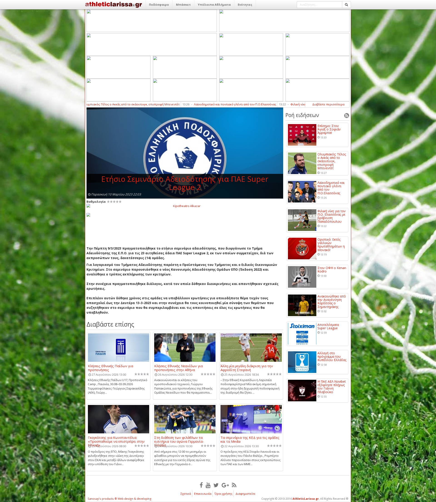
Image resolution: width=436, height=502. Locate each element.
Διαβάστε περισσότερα (328, 104)
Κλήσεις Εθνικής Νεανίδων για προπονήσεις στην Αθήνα (178, 367)
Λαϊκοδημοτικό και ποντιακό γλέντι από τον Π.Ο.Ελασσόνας (204, 104)
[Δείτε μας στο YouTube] (208, 485)
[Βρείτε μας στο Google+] (225, 485)
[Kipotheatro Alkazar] (185, 206)
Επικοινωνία (202, 494)
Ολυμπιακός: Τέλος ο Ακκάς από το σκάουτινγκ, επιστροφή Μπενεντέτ (100, 104)
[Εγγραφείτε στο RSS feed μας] (234, 485)
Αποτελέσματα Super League (328, 326)
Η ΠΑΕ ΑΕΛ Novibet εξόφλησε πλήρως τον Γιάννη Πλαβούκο (331, 387)
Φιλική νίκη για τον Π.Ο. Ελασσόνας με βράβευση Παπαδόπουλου (305, 104)
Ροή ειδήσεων (302, 115)
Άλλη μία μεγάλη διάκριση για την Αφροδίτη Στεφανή (246, 367)
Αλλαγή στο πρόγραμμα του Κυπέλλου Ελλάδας (331, 356)
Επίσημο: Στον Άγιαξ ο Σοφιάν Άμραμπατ (329, 129)
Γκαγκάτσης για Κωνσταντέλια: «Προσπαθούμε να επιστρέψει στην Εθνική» (116, 439)
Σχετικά (186, 494)
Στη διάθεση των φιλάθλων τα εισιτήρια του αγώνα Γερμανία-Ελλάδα (179, 439)
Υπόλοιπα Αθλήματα (214, 4)
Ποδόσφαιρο (159, 4)
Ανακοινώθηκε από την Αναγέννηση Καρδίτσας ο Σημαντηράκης (331, 302)
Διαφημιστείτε (245, 494)
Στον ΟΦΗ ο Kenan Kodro (331, 269)
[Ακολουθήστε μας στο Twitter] (216, 485)
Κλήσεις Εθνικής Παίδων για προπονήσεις (110, 367)
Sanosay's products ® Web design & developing (119, 499)
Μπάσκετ (183, 4)
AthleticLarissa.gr (305, 499)
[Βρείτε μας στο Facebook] (201, 485)
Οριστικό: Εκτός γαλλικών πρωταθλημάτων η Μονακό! (331, 245)
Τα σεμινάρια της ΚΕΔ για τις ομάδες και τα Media (249, 439)
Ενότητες (245, 4)
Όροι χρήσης (223, 494)
